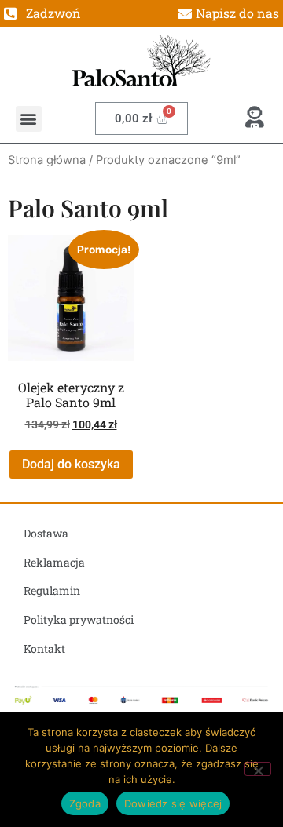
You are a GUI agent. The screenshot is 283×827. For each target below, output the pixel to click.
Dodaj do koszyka (71, 464)
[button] (29, 119)
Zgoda (85, 803)
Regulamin (52, 590)
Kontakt (44, 648)
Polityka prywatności (79, 619)
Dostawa (46, 533)
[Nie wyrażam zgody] (257, 769)
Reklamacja (54, 562)
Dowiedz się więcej (173, 803)
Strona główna (47, 160)
